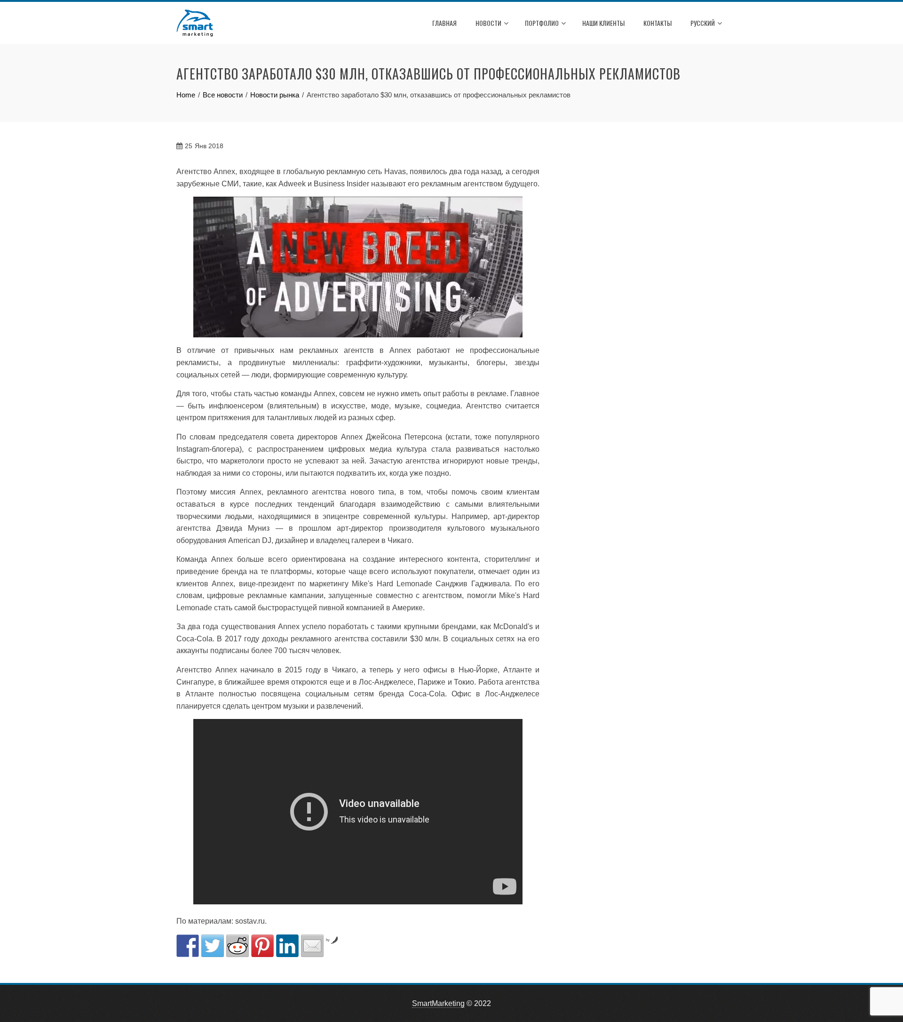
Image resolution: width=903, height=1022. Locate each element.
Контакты (657, 23)
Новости (488, 23)
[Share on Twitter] (212, 945)
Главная (444, 23)
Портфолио (542, 23)
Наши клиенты (603, 23)
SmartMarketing (438, 1003)
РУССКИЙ (702, 23)
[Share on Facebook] (187, 945)
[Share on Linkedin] (287, 945)
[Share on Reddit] (237, 945)
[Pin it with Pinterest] (262, 945)
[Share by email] (312, 945)
